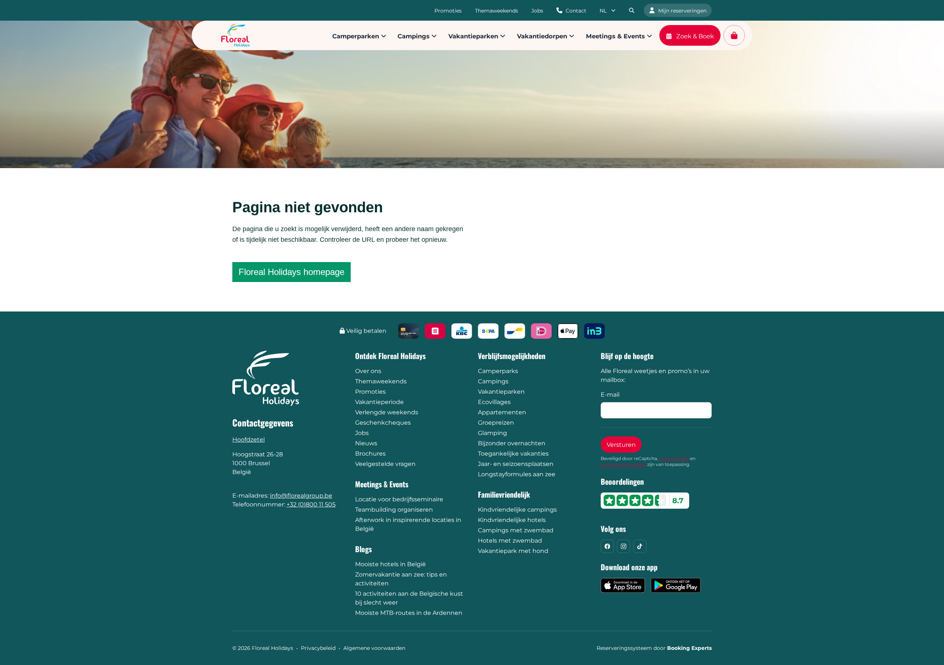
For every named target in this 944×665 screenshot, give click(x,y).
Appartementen (502, 412)
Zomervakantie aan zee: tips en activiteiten (401, 579)
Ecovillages (494, 401)
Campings (493, 381)
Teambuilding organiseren (394, 509)
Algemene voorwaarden (374, 648)
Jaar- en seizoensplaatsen (515, 463)
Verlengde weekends (386, 412)
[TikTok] (639, 546)
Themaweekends (381, 381)
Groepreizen (496, 422)
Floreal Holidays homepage (291, 272)
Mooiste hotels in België (390, 564)
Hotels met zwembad (510, 540)
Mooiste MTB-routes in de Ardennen (408, 612)
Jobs (362, 432)
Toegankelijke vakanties (513, 453)
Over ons (368, 371)
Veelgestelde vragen (385, 463)
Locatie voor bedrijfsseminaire (399, 499)
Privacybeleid (318, 648)
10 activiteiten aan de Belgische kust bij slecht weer (409, 598)
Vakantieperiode (379, 401)
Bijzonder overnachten (511, 443)
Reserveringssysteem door (654, 648)
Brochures (370, 453)
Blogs (363, 549)
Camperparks (498, 371)
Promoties (370, 391)
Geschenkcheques (383, 422)
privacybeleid (674, 458)
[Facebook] (607, 546)
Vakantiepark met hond (513, 550)
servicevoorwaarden (623, 464)
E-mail (610, 394)
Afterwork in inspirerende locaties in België (408, 524)
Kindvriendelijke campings (517, 509)
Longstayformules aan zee (516, 474)
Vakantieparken (501, 391)
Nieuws (366, 443)
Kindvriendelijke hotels (512, 519)
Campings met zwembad (515, 530)
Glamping (492, 432)
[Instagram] (623, 546)
